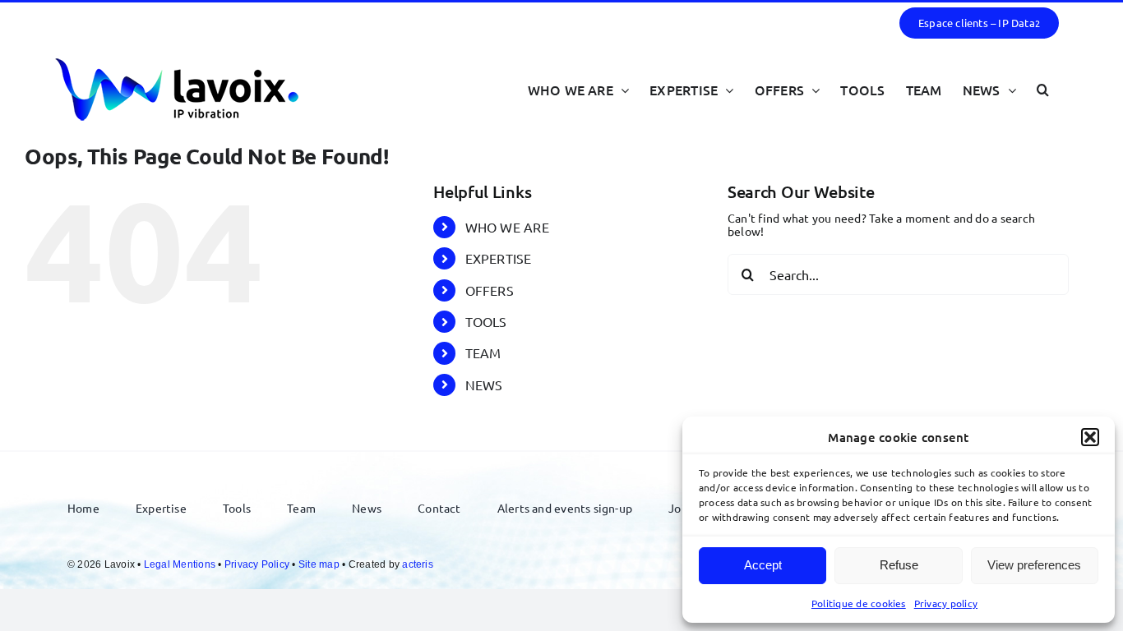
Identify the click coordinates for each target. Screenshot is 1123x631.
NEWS (484, 384)
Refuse (899, 565)
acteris (417, 564)
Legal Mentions (179, 564)
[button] (1090, 437)
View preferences (1034, 565)
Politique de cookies (858, 603)
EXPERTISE (498, 258)
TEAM (483, 352)
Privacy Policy (256, 564)
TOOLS (486, 321)
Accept (763, 565)
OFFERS (489, 290)
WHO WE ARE (507, 227)
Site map (319, 564)
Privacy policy (945, 603)
